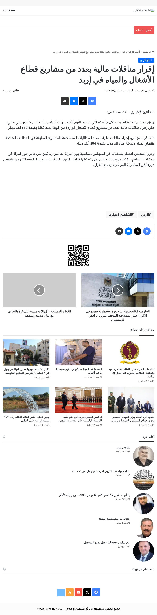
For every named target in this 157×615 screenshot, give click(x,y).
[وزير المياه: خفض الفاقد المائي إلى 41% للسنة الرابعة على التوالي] (26, 400)
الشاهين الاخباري (120, 214)
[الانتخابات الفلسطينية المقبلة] (143, 527)
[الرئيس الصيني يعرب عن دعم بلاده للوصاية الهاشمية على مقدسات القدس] (78, 400)
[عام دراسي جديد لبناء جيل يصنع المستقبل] (143, 551)
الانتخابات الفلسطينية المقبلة (114, 518)
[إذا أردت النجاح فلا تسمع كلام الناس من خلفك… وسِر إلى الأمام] (143, 503)
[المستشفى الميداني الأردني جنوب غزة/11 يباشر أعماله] (78, 352)
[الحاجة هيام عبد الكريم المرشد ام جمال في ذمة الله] (143, 479)
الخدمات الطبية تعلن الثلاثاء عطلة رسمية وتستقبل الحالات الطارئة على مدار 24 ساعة (131, 373)
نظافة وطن (123, 447)
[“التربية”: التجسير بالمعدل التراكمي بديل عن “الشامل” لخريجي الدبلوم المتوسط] (26, 352)
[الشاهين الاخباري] (143, 10)
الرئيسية (147, 51)
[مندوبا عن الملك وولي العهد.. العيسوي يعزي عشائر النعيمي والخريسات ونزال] (131, 400)
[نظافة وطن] (143, 456)
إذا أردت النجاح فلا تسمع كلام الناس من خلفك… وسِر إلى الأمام (94, 495)
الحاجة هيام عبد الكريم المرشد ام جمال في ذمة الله (101, 471)
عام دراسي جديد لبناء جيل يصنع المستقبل (107, 542)
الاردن (145, 214)
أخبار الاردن (134, 51)
